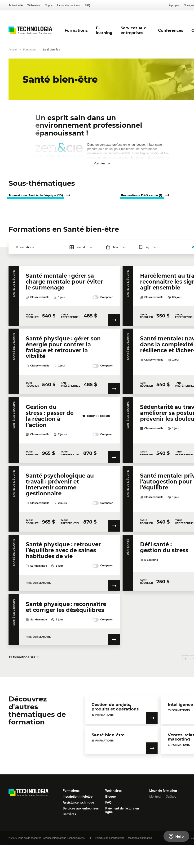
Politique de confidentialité (109, 837)
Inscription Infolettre (78, 796)
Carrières (69, 814)
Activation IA (16, 5)
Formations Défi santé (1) (141, 195)
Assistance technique (78, 802)
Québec (171, 796)
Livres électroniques (68, 5)
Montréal (155, 796)
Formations (29, 49)
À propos (174, 5)
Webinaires (33, 5)
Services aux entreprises (81, 808)
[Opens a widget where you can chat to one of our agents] (176, 837)
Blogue (49, 5)
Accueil (13, 49)
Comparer (106, 297)
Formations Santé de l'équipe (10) (36, 195)
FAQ (87, 5)
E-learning (104, 30)
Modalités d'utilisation (140, 837)
